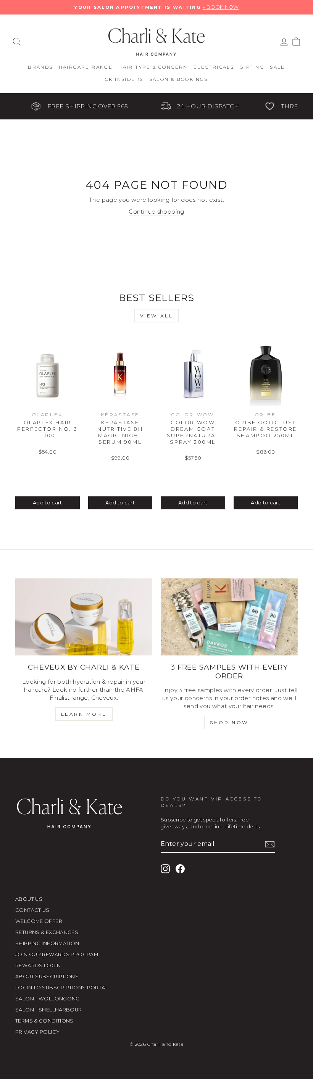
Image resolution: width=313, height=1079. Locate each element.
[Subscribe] (270, 844)
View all (156, 316)
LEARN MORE (84, 714)
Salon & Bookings (178, 79)
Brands (40, 67)
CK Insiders (124, 79)
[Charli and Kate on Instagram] (165, 868)
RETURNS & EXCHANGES (46, 932)
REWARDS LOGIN (38, 965)
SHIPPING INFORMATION (47, 943)
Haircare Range (86, 67)
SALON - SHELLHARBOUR (48, 1010)
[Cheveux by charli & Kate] (83, 616)
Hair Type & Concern (153, 67)
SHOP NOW (229, 722)
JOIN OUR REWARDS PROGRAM (56, 954)
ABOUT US (28, 899)
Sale (277, 67)
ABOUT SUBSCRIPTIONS (47, 976)
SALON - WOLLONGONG (47, 999)
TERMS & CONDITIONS (44, 1021)
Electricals (214, 67)
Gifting (252, 67)
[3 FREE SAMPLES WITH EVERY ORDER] (229, 616)
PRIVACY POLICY (37, 1032)
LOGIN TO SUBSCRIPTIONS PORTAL (61, 987)
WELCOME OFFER (38, 921)
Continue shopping (156, 211)
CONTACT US (32, 910)
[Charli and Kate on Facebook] (180, 868)
